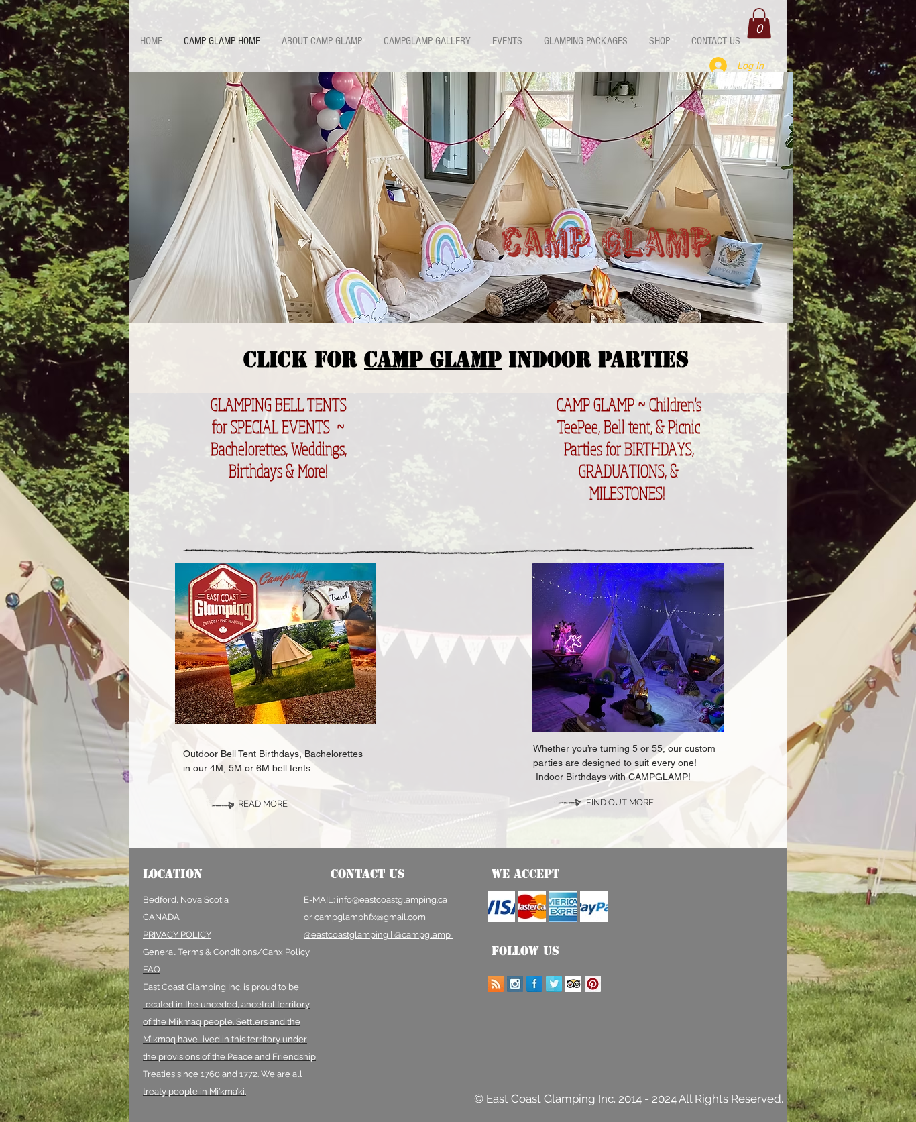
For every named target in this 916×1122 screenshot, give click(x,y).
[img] (501, 906)
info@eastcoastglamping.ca (392, 900)
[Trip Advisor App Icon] (573, 984)
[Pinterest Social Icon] (593, 984)
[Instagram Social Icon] (515, 984)
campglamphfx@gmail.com (371, 917)
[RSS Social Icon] (496, 984)
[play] (773, 303)
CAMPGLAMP (658, 776)
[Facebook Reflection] (534, 984)
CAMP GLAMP (433, 359)
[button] (759, 23)
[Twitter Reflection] (554, 984)
